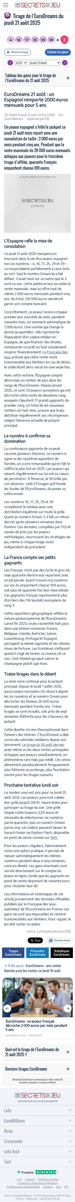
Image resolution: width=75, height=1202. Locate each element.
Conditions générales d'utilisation (37, 1183)
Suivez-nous (62, 940)
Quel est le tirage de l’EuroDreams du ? (32, 1052)
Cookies (48, 1186)
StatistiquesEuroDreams (62, 952)
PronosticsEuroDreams (37, 952)
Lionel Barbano (13, 119)
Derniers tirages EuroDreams (26, 1069)
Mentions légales (48, 1179)
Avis (19, 1179)
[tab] (5, 5)
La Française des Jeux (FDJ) (54, 931)
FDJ (47, 119)
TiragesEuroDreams (13, 952)
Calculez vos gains (57, 52)
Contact (30, 1179)
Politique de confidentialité (23, 1186)
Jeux (58, 1186)
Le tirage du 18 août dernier (43, 744)
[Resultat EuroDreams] (37, 5)
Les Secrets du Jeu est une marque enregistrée (38, 1101)
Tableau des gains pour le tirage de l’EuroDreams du (30, 78)
